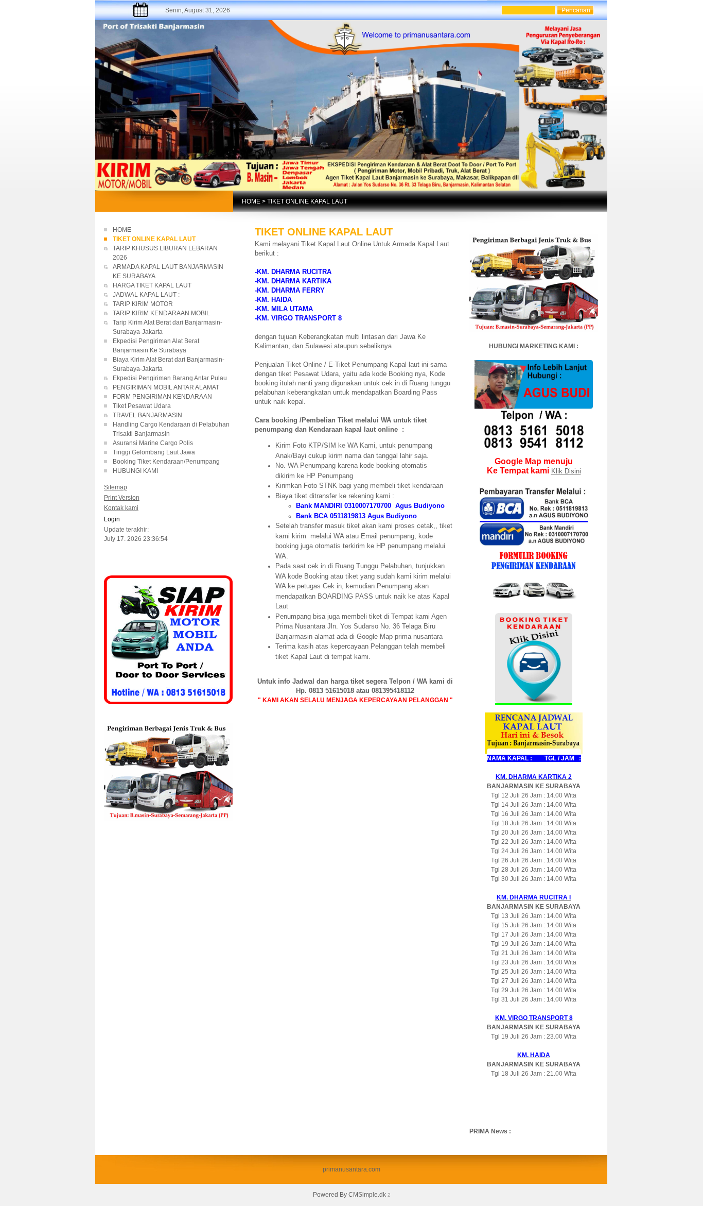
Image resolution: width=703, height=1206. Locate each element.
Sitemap (115, 487)
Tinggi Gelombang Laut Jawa (155, 452)
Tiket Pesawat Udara (142, 406)
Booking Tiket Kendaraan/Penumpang (172, 461)
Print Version (121, 497)
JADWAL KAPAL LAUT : (146, 294)
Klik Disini (566, 471)
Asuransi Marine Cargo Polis (153, 443)
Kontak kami (121, 508)
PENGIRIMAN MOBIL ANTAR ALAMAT (166, 387)
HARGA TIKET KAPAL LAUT (153, 285)
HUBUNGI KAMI (135, 470)
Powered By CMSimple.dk (349, 1194)
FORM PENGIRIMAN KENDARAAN (162, 396)
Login (112, 519)
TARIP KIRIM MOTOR (143, 304)
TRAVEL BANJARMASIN (147, 415)
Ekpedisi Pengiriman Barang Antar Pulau (170, 378)
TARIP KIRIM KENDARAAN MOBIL (161, 313)
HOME (251, 201)
